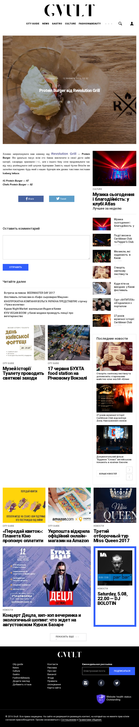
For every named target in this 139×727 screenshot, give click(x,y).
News (45, 23)
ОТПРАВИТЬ (15, 267)
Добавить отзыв (22, 684)
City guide (32, 23)
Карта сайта (54, 687)
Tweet (63, 199)
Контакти (52, 664)
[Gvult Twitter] (116, 682)
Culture (70, 23)
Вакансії (51, 674)
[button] (129, 470)
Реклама (52, 667)
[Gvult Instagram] (85, 682)
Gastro (57, 23)
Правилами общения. (90, 719)
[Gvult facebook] (101, 682)
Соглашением (68, 719)
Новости (52, 78)
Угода (50, 677)
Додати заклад (21, 681)
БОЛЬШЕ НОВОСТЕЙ (108, 474)
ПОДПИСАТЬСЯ (122, 671)
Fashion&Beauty (90, 23)
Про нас (51, 671)
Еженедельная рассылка (97, 664)
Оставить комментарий (21, 228)
